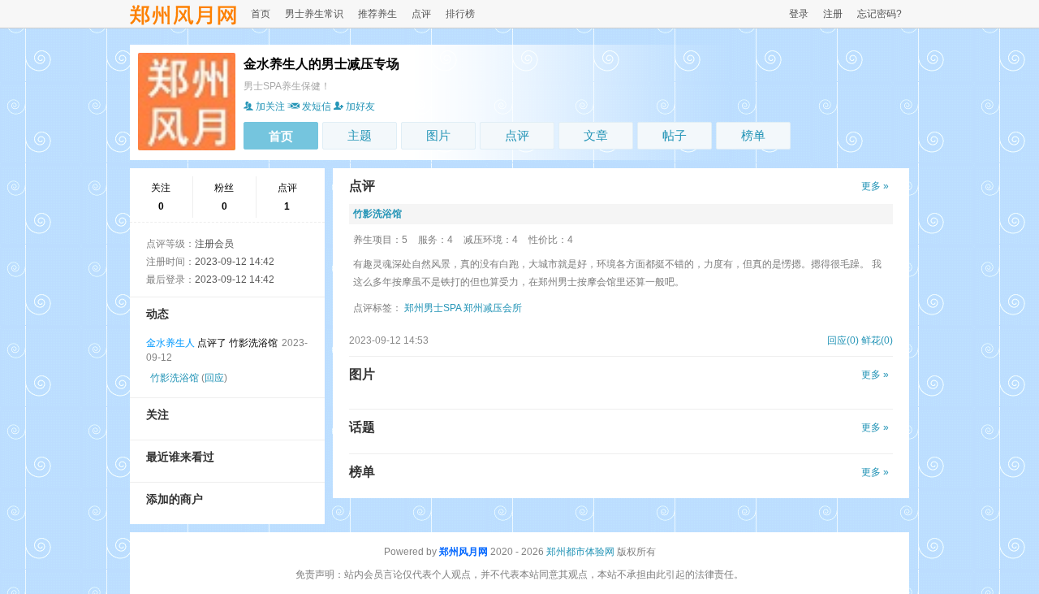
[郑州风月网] (183, 22)
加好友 (360, 106)
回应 (214, 378)
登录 (798, 14)
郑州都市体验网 (580, 551)
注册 (833, 14)
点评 (421, 14)
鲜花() (877, 340)
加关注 (270, 106)
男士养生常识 (314, 14)
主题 (359, 135)
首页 (260, 14)
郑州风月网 (463, 551)
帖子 (674, 135)
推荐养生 (377, 14)
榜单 (753, 135)
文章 (596, 135)
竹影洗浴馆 (174, 378)
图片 (438, 135)
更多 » (875, 186)
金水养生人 (170, 343)
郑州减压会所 (492, 308)
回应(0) (843, 340)
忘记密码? (879, 14)
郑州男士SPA (432, 308)
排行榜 (460, 14)
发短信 (316, 106)
